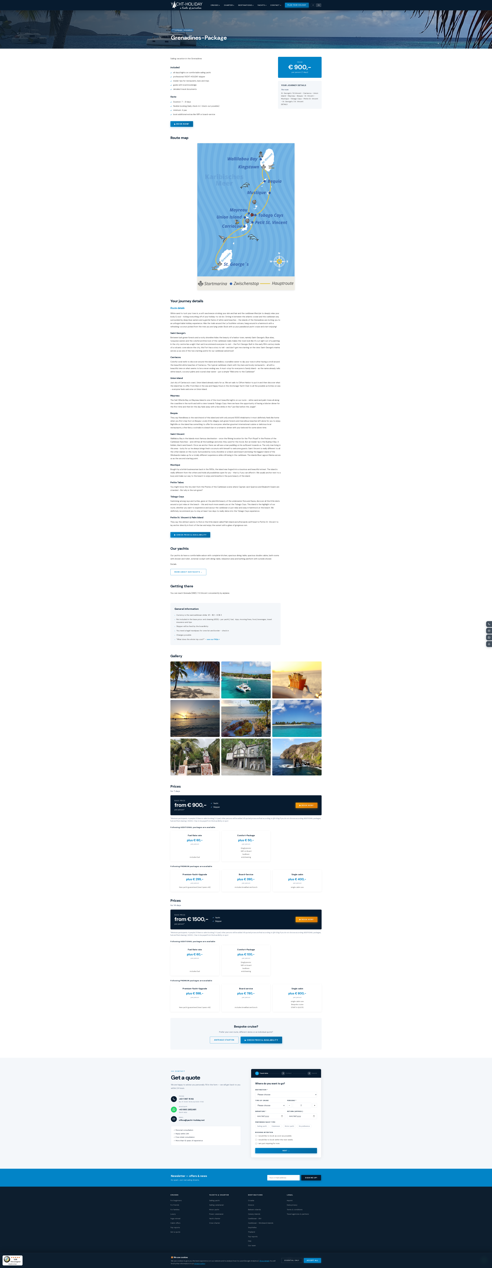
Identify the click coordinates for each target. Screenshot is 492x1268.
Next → (286, 1151)
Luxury (173, 1214)
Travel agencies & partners (298, 1214)
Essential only (291, 1260)
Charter (229, 5)
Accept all (312, 1260)
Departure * (260, 1111)
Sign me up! (311, 1178)
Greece (251, 1205)
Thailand (251, 1232)
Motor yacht (289, 1126)
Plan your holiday (297, 5)
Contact (275, 5)
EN (319, 5)
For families (175, 1209)
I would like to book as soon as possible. (275, 1136)
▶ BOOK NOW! (181, 124)
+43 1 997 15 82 (186, 1099)
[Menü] (21, 1257)
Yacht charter (214, 1218)
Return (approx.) (295, 1111)
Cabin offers (175, 1223)
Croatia (251, 1200)
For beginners (176, 1200)
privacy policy (199, 1263)
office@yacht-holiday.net (192, 1120)
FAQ (249, 1241)
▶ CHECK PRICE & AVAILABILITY (190, 535)
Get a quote (175, 1232)
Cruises (215, 5)
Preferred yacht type (265, 1122)
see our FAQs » (213, 639)
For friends (174, 1205)
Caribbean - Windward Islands (260, 1223)
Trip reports (175, 1227)
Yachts (262, 5)
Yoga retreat (175, 1218)
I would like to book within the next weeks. (275, 1140)
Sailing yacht (262, 1126)
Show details (264, 1261)
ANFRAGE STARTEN (224, 1040)
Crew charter (214, 1223)
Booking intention (264, 1132)
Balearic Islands (254, 1209)
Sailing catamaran (216, 1205)
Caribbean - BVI (254, 1218)
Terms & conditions (295, 1209)
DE (313, 5)
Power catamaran (216, 1214)
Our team (252, 1245)
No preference (304, 1126)
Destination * (261, 1090)
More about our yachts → (188, 572)
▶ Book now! (306, 805)
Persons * (291, 1101)
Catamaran (276, 1126)
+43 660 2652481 (187, 1109)
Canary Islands (254, 1214)
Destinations (245, 5)
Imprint (290, 1200)
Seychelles (252, 1227)
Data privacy (292, 1205)
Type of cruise (262, 1101)
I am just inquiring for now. (269, 1143)
